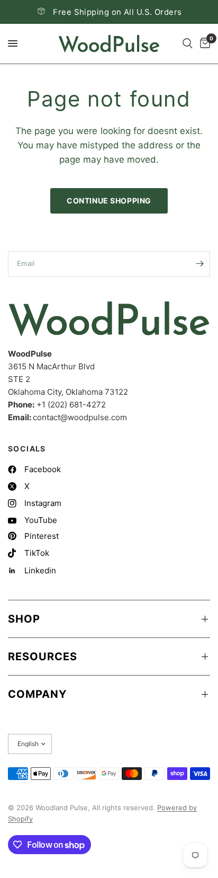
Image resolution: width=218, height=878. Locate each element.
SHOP (24, 619)
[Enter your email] (199, 264)
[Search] (187, 44)
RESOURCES (42, 656)
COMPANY (37, 694)
